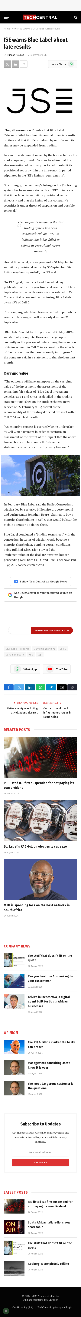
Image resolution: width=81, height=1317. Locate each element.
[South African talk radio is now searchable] (14, 1227)
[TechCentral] (40, 17)
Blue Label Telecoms (17, 648)
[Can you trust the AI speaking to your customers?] (14, 981)
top (40, 654)
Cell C (63, 648)
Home (7, 28)
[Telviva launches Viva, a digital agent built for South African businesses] (14, 1001)
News (15, 28)
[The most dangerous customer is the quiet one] (14, 1088)
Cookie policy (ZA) (22, 1307)
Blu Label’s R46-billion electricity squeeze (35, 846)
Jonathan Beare (15, 654)
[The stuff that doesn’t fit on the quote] (14, 960)
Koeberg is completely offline (48, 1264)
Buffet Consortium (44, 648)
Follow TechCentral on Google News (43, 581)
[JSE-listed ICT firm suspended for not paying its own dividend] (40, 757)
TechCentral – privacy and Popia (54, 1307)
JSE (30, 654)
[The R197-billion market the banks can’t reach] (14, 1047)
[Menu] (6, 17)
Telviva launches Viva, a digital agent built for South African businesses (49, 1001)
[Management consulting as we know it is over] (14, 1067)
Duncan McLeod (15, 54)
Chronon (53, 1299)
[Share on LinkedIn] (15, 64)
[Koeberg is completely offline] (14, 1268)
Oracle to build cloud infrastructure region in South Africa (57, 712)
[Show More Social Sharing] (24, 64)
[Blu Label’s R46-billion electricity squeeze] (40, 820)
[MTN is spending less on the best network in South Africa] (40, 879)
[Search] (75, 17)
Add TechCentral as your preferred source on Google (43, 595)
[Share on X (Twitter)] (7, 64)
